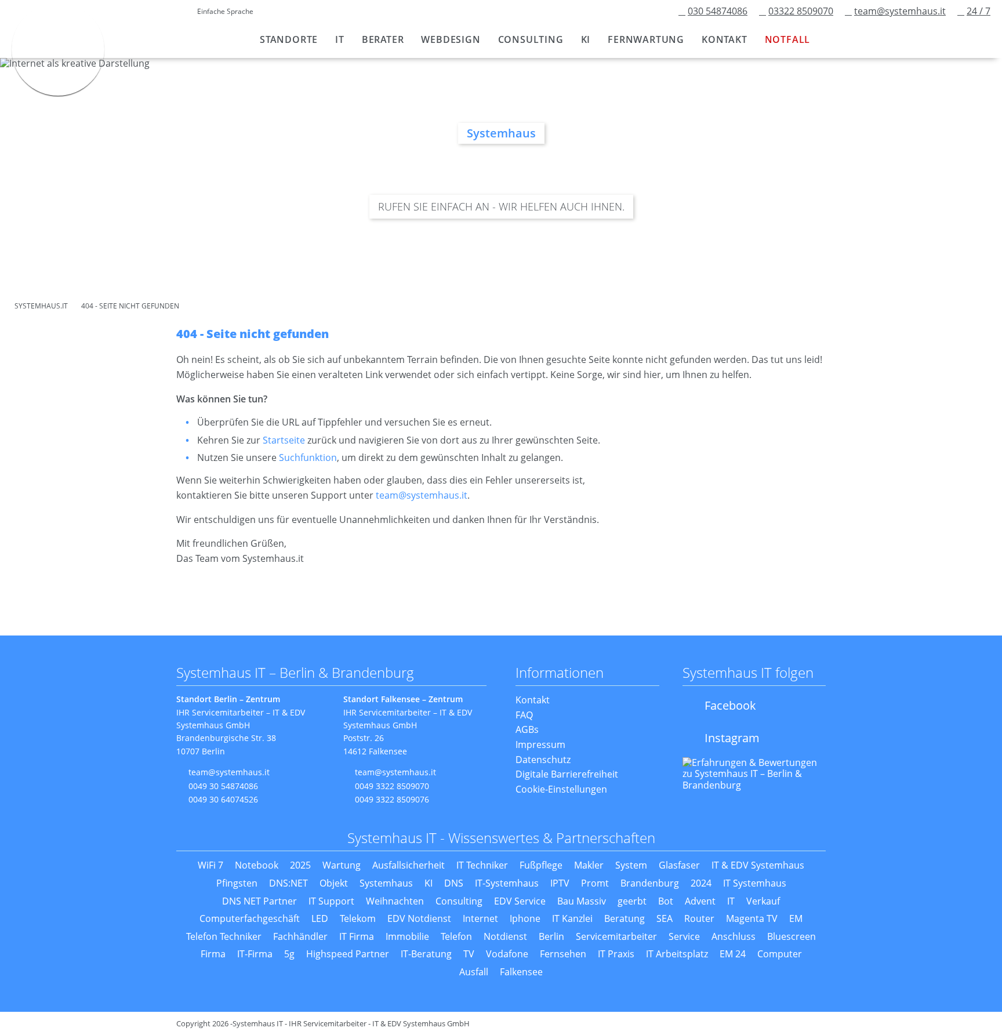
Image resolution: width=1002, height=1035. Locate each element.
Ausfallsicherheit (408, 865)
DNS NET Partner (259, 901)
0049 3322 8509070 (392, 785)
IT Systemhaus (754, 883)
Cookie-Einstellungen (561, 789)
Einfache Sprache (225, 11)
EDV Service (520, 901)
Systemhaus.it (41, 306)
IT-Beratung (426, 953)
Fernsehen (563, 953)
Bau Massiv (581, 901)
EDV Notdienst (419, 918)
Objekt (334, 883)
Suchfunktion (308, 457)
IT (731, 901)
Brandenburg (649, 883)
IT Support (331, 901)
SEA (664, 918)
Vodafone (507, 953)
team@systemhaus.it (900, 11)
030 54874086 (717, 11)
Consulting (458, 901)
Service (684, 936)
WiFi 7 (210, 865)
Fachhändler (300, 936)
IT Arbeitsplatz (677, 953)
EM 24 (733, 953)
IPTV (559, 883)
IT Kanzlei (572, 918)
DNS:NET (288, 883)
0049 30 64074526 (223, 799)
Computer (779, 953)
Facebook (730, 705)
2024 (701, 883)
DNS (453, 883)
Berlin (551, 936)
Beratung (624, 918)
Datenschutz (543, 759)
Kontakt (532, 699)
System (631, 865)
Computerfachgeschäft (249, 918)
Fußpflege (541, 865)
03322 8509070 (800, 11)
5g (289, 953)
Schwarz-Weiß (124, 12)
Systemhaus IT (58, 49)
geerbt (632, 901)
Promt (595, 883)
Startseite (284, 440)
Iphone (525, 918)
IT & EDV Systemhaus (757, 865)
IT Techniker (482, 865)
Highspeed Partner (347, 953)
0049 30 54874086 (223, 785)
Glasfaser (679, 865)
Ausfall (473, 971)
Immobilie (407, 936)
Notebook (256, 865)
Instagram (732, 738)
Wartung (341, 865)
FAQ (524, 715)
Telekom (358, 918)
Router (699, 918)
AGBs (527, 729)
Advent (700, 901)
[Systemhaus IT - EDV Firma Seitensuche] (831, 36)
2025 (300, 865)
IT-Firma (255, 953)
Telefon (456, 936)
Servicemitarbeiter (616, 936)
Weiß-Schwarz (142, 12)
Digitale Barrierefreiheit (566, 774)
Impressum (540, 744)
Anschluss (733, 936)
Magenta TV (752, 918)
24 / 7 (978, 11)
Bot (665, 901)
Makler (589, 865)
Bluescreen (791, 936)
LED (319, 918)
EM (796, 918)
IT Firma (356, 936)
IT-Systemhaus (507, 883)
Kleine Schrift (164, 12)
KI (428, 883)
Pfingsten (236, 883)
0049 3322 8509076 (392, 799)
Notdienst (505, 936)
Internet (480, 918)
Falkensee (521, 971)
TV (468, 953)
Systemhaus (386, 883)
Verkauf (763, 901)
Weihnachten (395, 901)
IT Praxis (616, 953)
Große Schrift (181, 12)
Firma (213, 953)
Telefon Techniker (224, 936)
